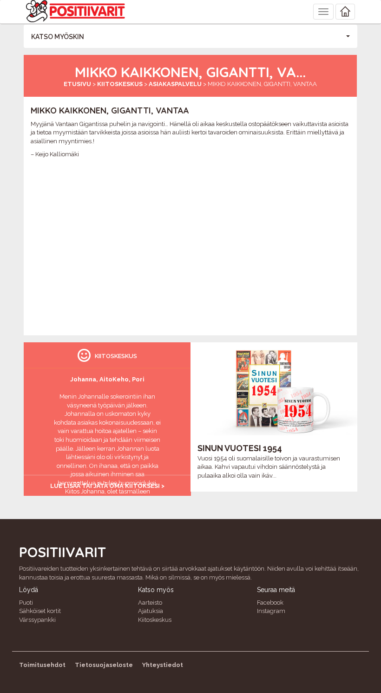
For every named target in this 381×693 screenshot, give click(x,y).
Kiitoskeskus (120, 83)
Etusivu (77, 83)
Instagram (271, 610)
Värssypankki (37, 619)
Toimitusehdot (42, 664)
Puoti (26, 602)
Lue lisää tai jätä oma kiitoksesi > (107, 485)
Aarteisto (150, 602)
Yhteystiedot (162, 664)
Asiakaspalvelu (175, 83)
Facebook (270, 602)
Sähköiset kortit (40, 610)
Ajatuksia (150, 610)
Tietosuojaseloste (104, 664)
